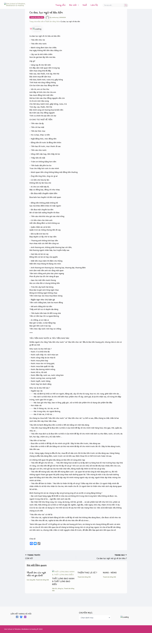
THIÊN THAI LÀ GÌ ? (87, 573)
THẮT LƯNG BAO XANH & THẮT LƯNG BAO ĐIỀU (63, 582)
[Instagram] (25, 617)
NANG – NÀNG (110, 573)
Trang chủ (60, 5)
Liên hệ (94, 5)
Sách (85, 5)
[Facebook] (17, 617)
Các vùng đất (31, 580)
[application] (78, 5)
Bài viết (73, 5)
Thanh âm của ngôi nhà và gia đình (36, 574)
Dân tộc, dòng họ (57, 588)
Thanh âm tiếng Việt (36, 17)
